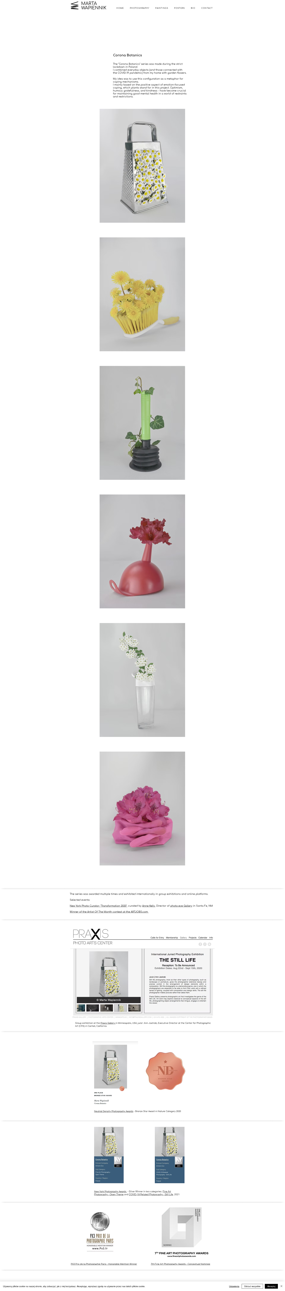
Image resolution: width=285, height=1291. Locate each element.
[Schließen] (281, 1286)
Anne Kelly (148, 906)
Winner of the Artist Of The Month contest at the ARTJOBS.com (109, 912)
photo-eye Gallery (181, 906)
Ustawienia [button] (234, 1286)
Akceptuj (271, 1286)
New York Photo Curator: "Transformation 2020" (98, 906)
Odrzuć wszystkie (252, 1286)
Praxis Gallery (107, 1023)
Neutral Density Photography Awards (113, 1111)
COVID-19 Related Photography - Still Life (151, 1194)
